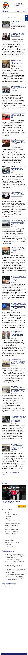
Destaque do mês (11, 534)
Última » (4, 474)
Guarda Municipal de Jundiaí (17, 4)
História (8, 516)
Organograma (13, 514)
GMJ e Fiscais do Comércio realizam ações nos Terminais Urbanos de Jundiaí (18, 169)
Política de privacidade (12, 542)
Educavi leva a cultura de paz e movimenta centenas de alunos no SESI (18, 115)
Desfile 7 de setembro (17, 21)
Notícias (8, 519)
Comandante (9, 536)
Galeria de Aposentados (13, 531)
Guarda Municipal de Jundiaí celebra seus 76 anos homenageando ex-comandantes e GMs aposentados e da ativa (18, 388)
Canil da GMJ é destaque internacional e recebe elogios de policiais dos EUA (18, 222)
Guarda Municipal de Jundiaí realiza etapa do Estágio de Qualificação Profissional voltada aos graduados (17, 447)
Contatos (8, 544)
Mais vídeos (22, 506)
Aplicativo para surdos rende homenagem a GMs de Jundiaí (18, 249)
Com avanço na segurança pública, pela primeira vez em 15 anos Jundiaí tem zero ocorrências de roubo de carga (18, 418)
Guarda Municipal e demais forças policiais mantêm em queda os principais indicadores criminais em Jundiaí (17, 334)
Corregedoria (10, 540)
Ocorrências (12, 521)
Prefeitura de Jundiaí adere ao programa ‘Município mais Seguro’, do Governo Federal (17, 194)
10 (17, 473)
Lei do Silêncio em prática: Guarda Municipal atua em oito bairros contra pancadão (18, 278)
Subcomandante (13, 538)
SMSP (7, 512)
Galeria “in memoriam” (12, 529)
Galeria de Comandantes (13, 523)
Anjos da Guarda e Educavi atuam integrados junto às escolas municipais (18, 88)
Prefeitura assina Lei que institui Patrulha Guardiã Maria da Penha (18, 34)
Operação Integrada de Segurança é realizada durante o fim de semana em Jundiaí (18, 142)
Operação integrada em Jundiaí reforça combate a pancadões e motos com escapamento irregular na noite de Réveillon (18, 306)
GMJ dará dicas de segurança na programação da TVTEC (17, 62)
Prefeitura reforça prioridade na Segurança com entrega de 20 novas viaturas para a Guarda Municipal (18, 362)
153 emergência (10, 547)
